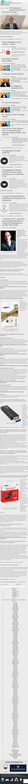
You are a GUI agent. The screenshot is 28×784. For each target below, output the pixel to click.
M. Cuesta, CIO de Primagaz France (13, 115)
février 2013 (15, 743)
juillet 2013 (15, 736)
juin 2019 (15, 656)
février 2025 (15, 614)
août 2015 (15, 704)
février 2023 (15, 626)
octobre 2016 (15, 685)
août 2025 (15, 611)
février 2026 (15, 607)
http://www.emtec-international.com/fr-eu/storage (11, 298)
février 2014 (15, 727)
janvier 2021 (15, 641)
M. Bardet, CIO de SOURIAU (13, 74)
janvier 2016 (15, 697)
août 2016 (15, 688)
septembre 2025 (15, 609)
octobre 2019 (15, 651)
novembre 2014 (15, 715)
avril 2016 (15, 693)
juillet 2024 (15, 618)
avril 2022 (15, 633)
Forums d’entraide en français (15, 754)
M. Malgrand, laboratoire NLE (17, 87)
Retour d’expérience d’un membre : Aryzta (11, 43)
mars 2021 (15, 639)
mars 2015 (15, 710)
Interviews (11, 39)
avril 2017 (15, 679)
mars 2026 (15, 605)
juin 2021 (15, 637)
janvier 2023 (15, 628)
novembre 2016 (15, 684)
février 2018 (15, 671)
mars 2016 (15, 694)
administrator (16, 14)
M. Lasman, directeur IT (11, 103)
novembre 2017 (15, 673)
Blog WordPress (15, 750)
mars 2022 (15, 634)
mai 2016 (15, 692)
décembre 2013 (15, 730)
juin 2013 (15, 738)
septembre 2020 (15, 643)
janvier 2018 (15, 672)
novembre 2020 (15, 642)
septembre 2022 (15, 630)
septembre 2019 (15, 652)
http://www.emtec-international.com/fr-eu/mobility (11, 391)
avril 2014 (15, 724)
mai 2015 (15, 707)
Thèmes (15, 758)
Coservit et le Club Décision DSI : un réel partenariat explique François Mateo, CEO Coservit (14, 131)
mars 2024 (15, 621)
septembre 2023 (15, 624)
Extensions (15, 753)
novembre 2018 (15, 660)
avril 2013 (15, 740)
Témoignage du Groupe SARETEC (11, 152)
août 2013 (15, 735)
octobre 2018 (15, 662)
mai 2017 (15, 677)
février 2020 (15, 647)
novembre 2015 (15, 700)
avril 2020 (15, 645)
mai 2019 (15, 658)
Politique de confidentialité (19, 775)
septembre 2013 (15, 734)
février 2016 (15, 696)
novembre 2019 (15, 650)
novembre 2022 (15, 629)
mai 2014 (15, 723)
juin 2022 (15, 631)
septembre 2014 (15, 718)
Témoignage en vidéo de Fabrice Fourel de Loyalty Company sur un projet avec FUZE (13, 173)
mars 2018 (15, 669)
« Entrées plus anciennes (4, 8)
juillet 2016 (15, 689)
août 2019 (15, 654)
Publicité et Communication (5, 775)
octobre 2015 (15, 701)
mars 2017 (15, 680)
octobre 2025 (15, 608)
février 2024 (15, 622)
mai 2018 (15, 667)
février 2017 (15, 681)
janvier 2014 (15, 728)
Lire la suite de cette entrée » (6, 36)
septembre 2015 (15, 702)
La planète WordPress (15, 755)
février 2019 (15, 659)
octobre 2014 (15, 717)
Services (14, 596)
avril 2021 (15, 638)
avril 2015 (15, 709)
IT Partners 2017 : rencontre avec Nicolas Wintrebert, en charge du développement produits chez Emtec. (13, 222)
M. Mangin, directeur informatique (10, 60)
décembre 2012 (15, 745)
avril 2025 (15, 612)
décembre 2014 (15, 714)
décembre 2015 (15, 698)
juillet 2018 (15, 664)
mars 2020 (15, 646)
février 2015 (15, 711)
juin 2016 (15, 690)
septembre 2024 (15, 617)
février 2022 (15, 635)
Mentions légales (12, 775)
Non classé (14, 595)
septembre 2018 (15, 663)
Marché (14, 581)
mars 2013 (15, 741)
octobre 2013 (15, 732)
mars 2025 (15, 613)
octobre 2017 (15, 675)
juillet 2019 (15, 655)
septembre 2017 (15, 676)
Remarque (15, 757)
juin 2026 (15, 603)
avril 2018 (15, 668)
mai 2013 (15, 739)
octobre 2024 (15, 616)
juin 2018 (15, 666)
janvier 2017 (15, 683)
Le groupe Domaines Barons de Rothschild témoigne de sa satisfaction (13, 198)
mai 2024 (15, 620)
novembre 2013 (15, 731)
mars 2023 (15, 625)
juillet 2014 (15, 721)
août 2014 (15, 719)
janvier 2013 (15, 744)
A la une (7, 39)
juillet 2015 (15, 705)
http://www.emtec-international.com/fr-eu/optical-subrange (13, 365)
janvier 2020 (15, 649)
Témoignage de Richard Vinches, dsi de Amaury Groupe (13, 10)
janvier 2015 (15, 713)
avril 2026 (15, 604)
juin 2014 (15, 722)
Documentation (15, 751)
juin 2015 (15, 706)
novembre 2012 (15, 747)
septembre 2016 (15, 686)
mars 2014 (15, 726)
